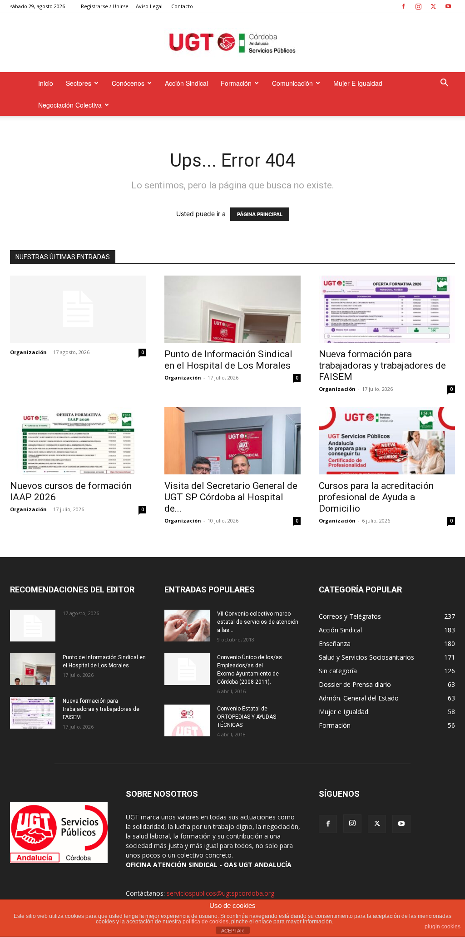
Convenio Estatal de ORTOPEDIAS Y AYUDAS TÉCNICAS (246, 716)
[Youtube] (448, 6)
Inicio (45, 83)
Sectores (78, 83)
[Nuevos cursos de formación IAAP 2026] (78, 440)
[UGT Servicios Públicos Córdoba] (232, 43)
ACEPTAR (232, 930)
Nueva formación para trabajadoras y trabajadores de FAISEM (382, 365)
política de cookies (205, 921)
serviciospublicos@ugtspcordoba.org (220, 893)
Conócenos (128, 83)
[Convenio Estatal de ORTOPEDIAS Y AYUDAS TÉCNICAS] (187, 720)
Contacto (182, 6)
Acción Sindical (186, 83)
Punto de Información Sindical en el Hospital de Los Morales (228, 360)
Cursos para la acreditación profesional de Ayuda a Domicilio (376, 497)
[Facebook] (403, 6)
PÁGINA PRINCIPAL (259, 214)
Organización (28, 352)
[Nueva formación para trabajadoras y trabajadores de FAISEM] (387, 309)
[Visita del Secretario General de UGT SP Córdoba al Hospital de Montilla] (232, 440)
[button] (444, 83)
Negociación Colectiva (70, 104)
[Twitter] (433, 6)
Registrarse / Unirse (105, 6)
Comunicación (292, 83)
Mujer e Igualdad (357, 83)
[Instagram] (418, 6)
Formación (236, 83)
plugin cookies (442, 926)
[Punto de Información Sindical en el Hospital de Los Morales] (232, 309)
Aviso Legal (149, 6)
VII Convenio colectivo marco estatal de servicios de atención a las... (257, 622)
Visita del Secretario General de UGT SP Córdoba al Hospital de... (230, 497)
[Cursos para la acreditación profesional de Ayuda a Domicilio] (387, 440)
